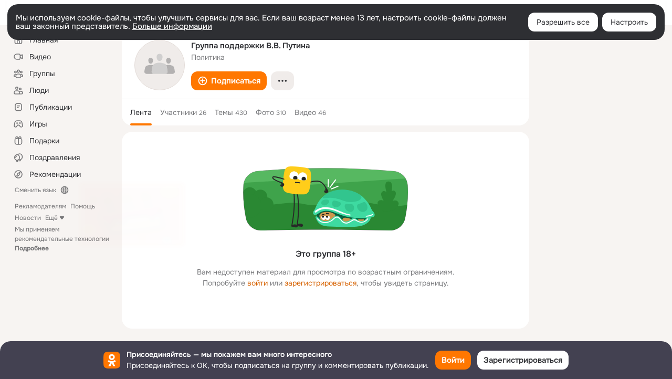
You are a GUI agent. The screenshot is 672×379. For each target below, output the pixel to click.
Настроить (629, 22)
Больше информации (172, 26)
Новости (28, 218)
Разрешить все (563, 22)
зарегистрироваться (320, 283)
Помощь (82, 206)
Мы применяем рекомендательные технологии (62, 238)
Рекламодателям (40, 206)
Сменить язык (35, 190)
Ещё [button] (51, 218)
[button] (229, 80)
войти (257, 283)
